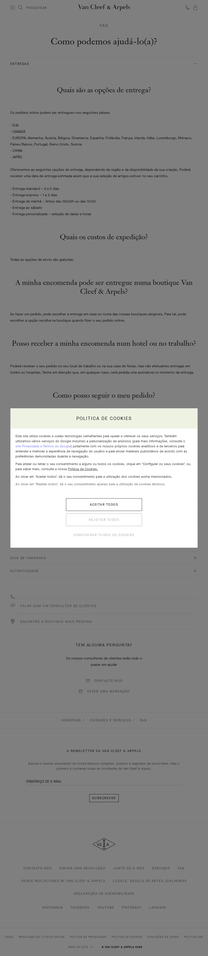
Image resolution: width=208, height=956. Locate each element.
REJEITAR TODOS (104, 520)
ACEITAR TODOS (104, 504)
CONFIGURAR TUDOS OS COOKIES (104, 535)
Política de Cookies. (83, 469)
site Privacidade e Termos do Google (43, 446)
